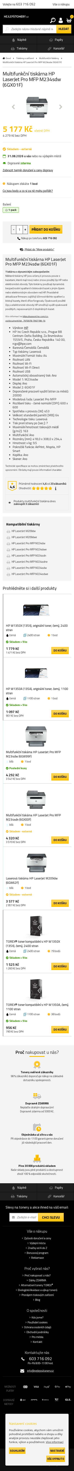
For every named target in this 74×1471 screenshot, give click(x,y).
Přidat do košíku (46, 229)
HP (26, 327)
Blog (37, 1300)
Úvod (8, 58)
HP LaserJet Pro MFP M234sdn (29, 555)
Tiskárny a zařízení (25, 58)
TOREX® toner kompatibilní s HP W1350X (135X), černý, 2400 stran (33, 943)
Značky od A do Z (37, 1248)
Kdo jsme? (37, 1318)
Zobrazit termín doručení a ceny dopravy (28, 170)
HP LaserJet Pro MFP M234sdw (29, 568)
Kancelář (58, 48)
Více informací (54, 1442)
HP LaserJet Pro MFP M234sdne (30, 562)
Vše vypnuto (55, 1459)
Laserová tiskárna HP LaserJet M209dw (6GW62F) (32, 880)
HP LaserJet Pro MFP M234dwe (29, 549)
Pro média (37, 1337)
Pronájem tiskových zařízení (38, 1295)
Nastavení (57, 1451)
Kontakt (37, 1342)
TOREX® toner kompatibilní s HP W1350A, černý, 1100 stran (37, 1006)
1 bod (54, 635)
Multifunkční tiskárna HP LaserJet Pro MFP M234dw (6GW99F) (33, 754)
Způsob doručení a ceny (37, 1238)
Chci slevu (51, 1217)
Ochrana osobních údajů (37, 1327)
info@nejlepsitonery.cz (40, 1371)
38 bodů (55, 1014)
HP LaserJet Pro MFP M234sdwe (30, 574)
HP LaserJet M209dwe (24, 537)
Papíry (58, 39)
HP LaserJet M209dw (24, 531)
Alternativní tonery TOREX (37, 1285)
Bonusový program (37, 1253)
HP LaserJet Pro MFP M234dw (28, 543)
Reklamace (37, 1258)
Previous (13, 107)
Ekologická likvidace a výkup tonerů (37, 1290)
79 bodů (55, 951)
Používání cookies (38, 1322)
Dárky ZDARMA (37, 1280)
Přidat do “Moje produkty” (39, 249)
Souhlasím (17, 1451)
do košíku (60, 650)
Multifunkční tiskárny (49, 58)
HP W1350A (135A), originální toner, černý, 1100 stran (37, 691)
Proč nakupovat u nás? (38, 1275)
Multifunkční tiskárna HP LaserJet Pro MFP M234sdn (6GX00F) (33, 817)
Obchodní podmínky (37, 1332)
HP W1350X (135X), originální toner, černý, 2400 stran (37, 627)
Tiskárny (21, 48)
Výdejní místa (37, 1243)
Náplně (21, 39)
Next (60, 107)
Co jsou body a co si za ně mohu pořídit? (28, 190)
